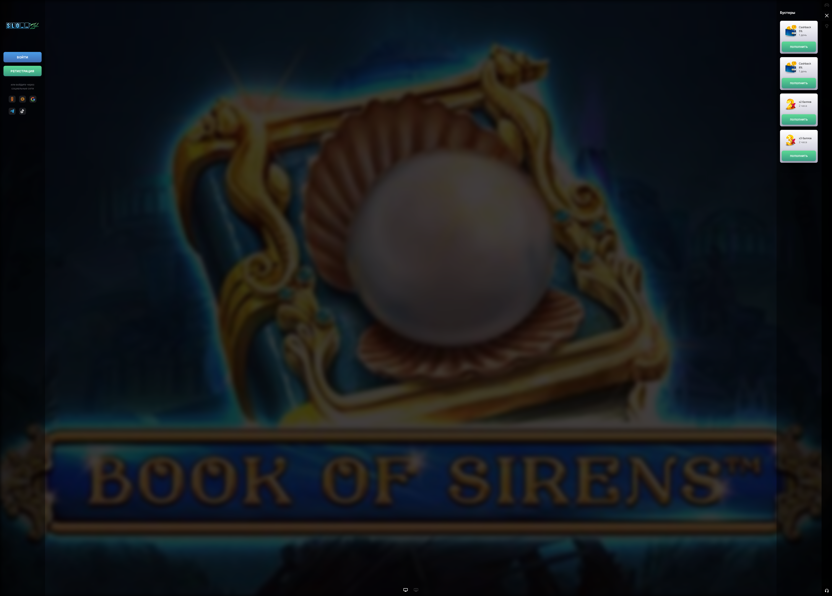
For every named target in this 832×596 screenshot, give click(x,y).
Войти (22, 57)
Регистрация (22, 71)
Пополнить (799, 46)
